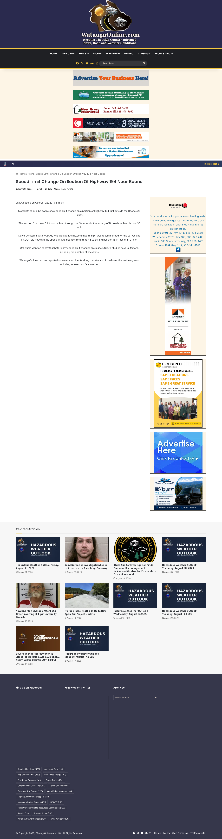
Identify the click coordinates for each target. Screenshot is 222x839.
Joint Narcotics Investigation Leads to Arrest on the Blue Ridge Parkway (86, 566)
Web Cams (68, 53)
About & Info (162, 53)
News (82, 53)
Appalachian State (29, 769)
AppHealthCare (54, 769)
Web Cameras (180, 833)
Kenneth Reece (25, 189)
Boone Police (54, 780)
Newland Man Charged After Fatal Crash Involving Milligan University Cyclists (36, 614)
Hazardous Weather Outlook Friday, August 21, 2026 (37, 566)
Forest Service (59, 785)
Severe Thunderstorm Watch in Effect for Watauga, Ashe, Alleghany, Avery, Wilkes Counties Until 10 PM (38, 657)
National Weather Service (32, 802)
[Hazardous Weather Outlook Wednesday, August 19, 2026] (135, 595)
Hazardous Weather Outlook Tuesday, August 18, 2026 (179, 612)
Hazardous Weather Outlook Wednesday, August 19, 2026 (130, 612)
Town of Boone (43, 813)
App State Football (29, 774)
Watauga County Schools (32, 819)
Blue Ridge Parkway (29, 780)
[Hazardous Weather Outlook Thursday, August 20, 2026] (184, 549)
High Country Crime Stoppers (33, 796)
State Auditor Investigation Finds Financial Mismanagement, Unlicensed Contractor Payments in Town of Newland (134, 569)
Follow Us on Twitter (77, 687)
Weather (112, 53)
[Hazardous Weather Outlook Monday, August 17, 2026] (87, 638)
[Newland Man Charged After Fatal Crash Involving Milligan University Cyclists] (38, 595)
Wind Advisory (60, 819)
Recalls (23, 813)
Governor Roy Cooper (30, 791)
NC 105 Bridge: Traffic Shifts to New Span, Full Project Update (85, 612)
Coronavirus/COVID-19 (31, 785)
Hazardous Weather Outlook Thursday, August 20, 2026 (179, 566)
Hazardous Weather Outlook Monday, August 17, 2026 (82, 655)
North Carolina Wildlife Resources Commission (41, 808)
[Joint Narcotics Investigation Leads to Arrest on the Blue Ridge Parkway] (87, 549)
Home (53, 53)
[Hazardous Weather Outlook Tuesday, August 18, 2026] (184, 595)
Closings (144, 53)
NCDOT (56, 802)
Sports (97, 53)
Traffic (128, 53)
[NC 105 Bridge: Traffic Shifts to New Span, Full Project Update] (87, 595)
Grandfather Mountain (59, 791)
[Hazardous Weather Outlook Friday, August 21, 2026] (38, 549)
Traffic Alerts (197, 833)
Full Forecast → (211, 163)
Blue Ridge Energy (55, 774)
